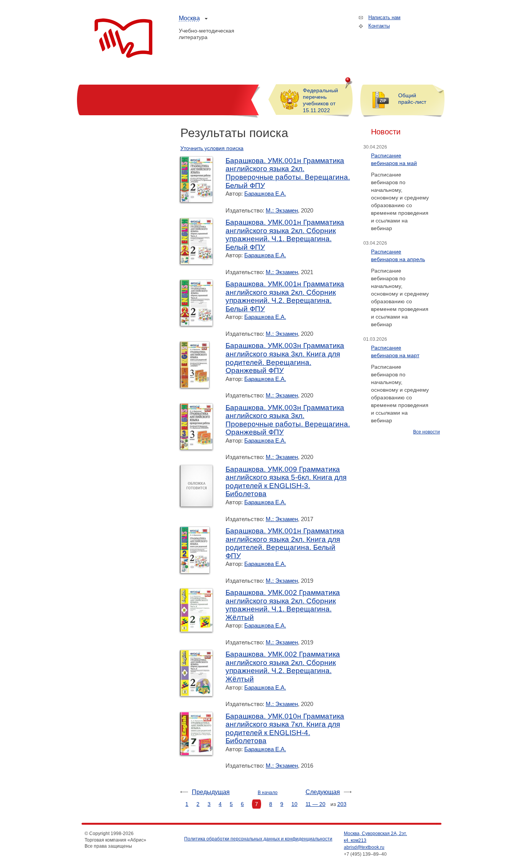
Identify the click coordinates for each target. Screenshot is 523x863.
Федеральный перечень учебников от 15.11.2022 (320, 100)
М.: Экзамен (282, 210)
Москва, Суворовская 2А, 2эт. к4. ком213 (375, 837)
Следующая (323, 792)
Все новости (426, 432)
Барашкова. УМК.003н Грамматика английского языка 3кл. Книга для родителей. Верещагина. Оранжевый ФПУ (285, 358)
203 (341, 804)
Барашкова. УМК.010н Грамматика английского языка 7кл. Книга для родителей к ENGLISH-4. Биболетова (285, 728)
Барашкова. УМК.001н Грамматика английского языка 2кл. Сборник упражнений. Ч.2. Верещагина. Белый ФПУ (285, 296)
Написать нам (384, 17)
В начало (268, 792)
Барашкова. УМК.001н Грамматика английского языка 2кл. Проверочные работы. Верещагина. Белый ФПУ (288, 173)
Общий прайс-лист (412, 98)
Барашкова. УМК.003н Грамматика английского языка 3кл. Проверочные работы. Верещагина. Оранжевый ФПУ (288, 420)
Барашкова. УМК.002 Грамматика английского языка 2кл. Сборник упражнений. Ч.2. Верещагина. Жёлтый (283, 666)
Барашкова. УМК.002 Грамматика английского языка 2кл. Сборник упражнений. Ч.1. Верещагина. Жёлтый (283, 604)
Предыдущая (211, 792)
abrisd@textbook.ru (364, 847)
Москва (189, 18)
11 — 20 (315, 804)
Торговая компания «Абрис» (123, 38)
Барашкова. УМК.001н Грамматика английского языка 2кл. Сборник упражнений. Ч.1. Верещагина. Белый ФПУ (285, 234)
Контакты (379, 26)
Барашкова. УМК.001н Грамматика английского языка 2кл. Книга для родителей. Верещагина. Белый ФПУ (285, 543)
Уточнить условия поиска (212, 148)
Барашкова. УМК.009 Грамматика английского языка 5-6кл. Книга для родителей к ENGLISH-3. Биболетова (286, 481)
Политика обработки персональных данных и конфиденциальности (258, 839)
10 (294, 804)
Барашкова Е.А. (265, 193)
